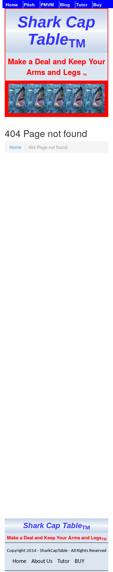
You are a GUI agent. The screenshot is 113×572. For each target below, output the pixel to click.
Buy (97, 4)
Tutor (81, 4)
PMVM (47, 4)
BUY (79, 561)
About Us (41, 561)
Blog (65, 4)
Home (12, 4)
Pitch (29, 4)
